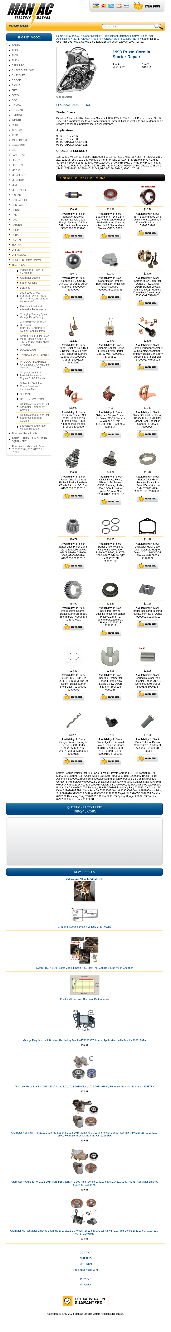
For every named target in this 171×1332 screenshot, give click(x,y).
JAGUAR (17, 130)
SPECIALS (26, 394)
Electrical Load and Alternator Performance (33, 308)
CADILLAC (18, 65)
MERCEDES (19, 175)
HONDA (16, 105)
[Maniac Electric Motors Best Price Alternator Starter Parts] (30, 16)
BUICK (15, 60)
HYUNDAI (17, 115)
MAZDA (16, 170)
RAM (14, 215)
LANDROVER (20, 155)
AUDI (15, 50)
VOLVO (16, 250)
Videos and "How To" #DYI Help (32, 271)
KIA (14, 150)
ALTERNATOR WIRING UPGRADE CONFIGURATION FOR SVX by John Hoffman (33, 326)
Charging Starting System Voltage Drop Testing (34, 316)
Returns (85, 1264)
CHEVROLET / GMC (23, 70)
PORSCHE (18, 210)
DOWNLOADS (28, 349)
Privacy (85, 1278)
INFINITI (16, 120)
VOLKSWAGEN (20, 255)
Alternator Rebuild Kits (24, 433)
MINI (14, 185)
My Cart (85, 1284)
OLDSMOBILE (20, 200)
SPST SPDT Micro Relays (26, 260)
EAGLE (16, 85)
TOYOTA (16, 245)
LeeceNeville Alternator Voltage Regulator (33, 427)
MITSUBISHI (19, 190)
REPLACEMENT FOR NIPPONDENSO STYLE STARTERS (106, 38)
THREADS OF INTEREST (34, 354)
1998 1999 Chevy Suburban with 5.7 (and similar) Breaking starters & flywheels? (34, 297)
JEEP (15, 135)
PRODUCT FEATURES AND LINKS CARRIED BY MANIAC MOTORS (34, 364)
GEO (14, 100)
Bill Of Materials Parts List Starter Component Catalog (34, 418)
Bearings (25, 287)
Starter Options (28, 282)
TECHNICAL (19, 264)
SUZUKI (16, 240)
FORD (15, 95)
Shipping (86, 1258)
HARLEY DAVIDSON (32, 399)
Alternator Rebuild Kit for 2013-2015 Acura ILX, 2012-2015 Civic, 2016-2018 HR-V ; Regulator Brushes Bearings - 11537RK (84, 1086)
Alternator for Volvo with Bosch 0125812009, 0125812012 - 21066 (29, 449)
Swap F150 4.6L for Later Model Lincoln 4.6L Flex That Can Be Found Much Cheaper (34, 340)
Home (59, 35)
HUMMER (17, 110)
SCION (16, 230)
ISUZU (15, 125)
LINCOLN (17, 165)
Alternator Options (30, 277)
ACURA (16, 45)
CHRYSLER (19, 75)
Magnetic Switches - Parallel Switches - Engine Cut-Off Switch (32, 375)
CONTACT (86, 1252)
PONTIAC (17, 205)
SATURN (17, 225)
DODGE (16, 80)
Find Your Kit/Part (85, 1270)
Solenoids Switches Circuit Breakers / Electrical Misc (31, 386)
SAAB (15, 220)
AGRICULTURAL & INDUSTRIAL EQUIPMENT (30, 440)
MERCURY (18, 180)
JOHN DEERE (20, 140)
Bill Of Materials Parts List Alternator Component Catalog (34, 407)
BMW (15, 55)
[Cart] (147, 6)
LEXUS (16, 160)
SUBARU (17, 235)
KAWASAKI (18, 145)
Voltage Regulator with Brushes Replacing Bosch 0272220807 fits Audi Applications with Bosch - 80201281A (84, 1040)
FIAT (14, 90)
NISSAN (16, 195)
